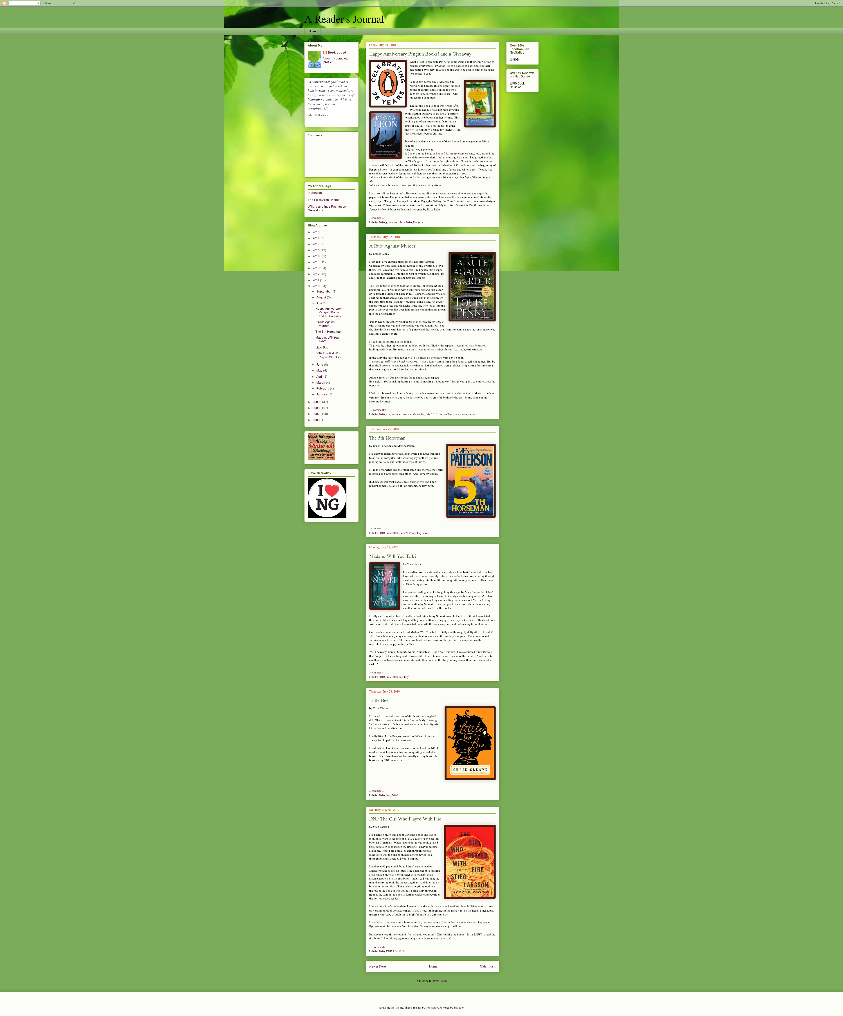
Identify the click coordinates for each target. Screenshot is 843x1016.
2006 (317, 420)
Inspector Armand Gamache (407, 414)
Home (312, 31)
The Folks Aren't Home (324, 199)
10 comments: (377, 947)
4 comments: (376, 218)
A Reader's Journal (344, 18)
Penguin (418, 222)
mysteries (461, 414)
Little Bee (379, 700)
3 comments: (376, 672)
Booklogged (337, 52)
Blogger (458, 1007)
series (471, 414)
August (321, 297)
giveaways (392, 222)
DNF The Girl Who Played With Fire (405, 818)
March (321, 382)
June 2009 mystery (410, 533)
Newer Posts (377, 966)
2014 (317, 262)
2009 (317, 402)
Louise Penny (447, 414)
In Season (315, 192)
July (319, 303)
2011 (316, 280)
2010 (382, 222)
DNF (388, 951)
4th (388, 414)
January (322, 394)
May (319, 370)
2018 (317, 238)
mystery (404, 677)
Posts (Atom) (440, 981)
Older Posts (488, 966)
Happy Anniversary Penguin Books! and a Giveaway (420, 53)
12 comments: (377, 410)
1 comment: (376, 528)
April (319, 376)
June (320, 364)
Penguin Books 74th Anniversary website (449, 153)
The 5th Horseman (387, 437)
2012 (317, 274)
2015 (317, 256)
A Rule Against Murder (392, 245)
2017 (317, 244)
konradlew (432, 1007)
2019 (317, 232)
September (324, 291)
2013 (317, 268)
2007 (317, 414)
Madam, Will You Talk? (392, 556)
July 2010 (406, 222)
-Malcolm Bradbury (318, 115)
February (323, 388)
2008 (317, 408)
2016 (317, 250)
